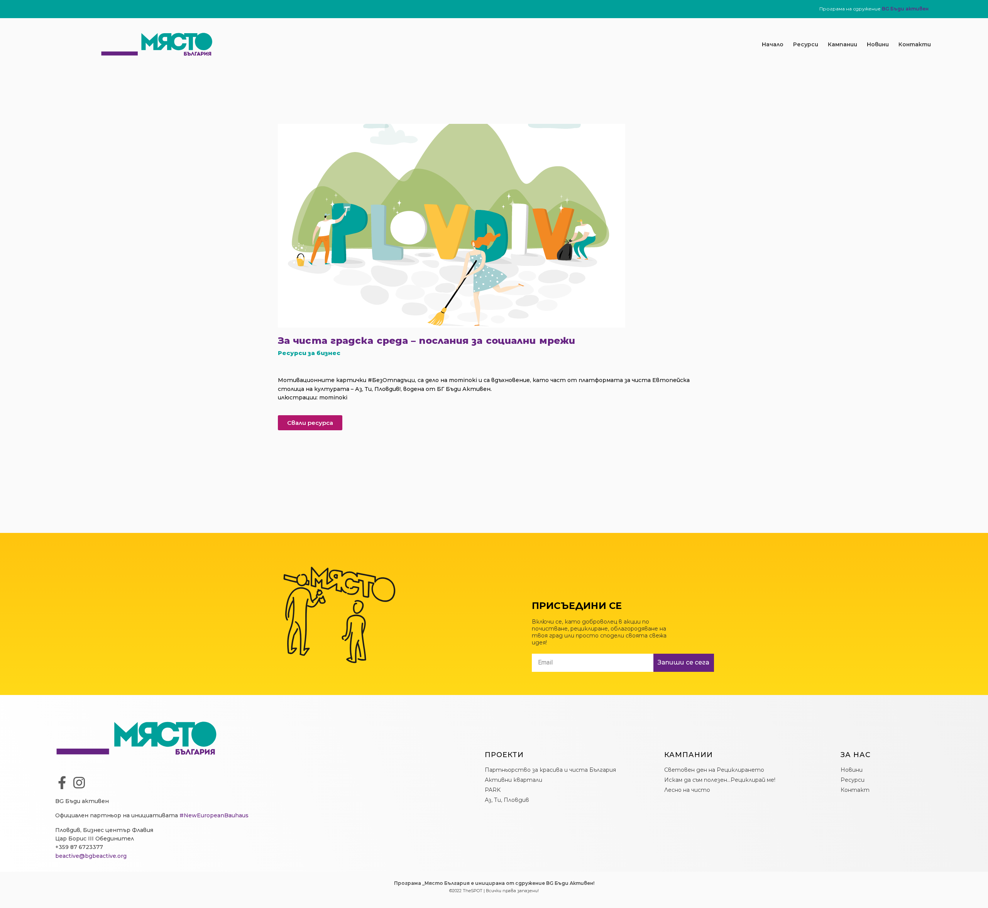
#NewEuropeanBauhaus (214, 815)
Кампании (842, 44)
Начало (772, 44)
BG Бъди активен (905, 9)
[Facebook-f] (61, 782)
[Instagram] (79, 782)
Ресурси (805, 44)
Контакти (914, 44)
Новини (878, 44)
